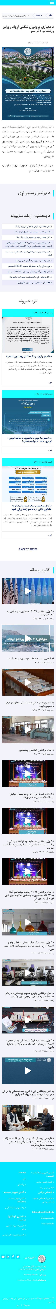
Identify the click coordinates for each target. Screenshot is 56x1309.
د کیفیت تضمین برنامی (45, 1182)
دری (18, 1305)
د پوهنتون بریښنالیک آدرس (15, 1207)
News (39, 15)
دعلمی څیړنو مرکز (47, 1188)
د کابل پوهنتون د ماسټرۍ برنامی (16, 1227)
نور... (50, 382)
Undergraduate (47, 1218)
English (27, 1305)
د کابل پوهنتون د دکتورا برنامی (14, 1235)
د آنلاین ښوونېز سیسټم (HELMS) (17, 1200)
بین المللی (22, 1184)
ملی (24, 1179)
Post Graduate (47, 1224)
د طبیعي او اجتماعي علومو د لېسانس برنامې (43, 1200)
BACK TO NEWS (28, 549)
